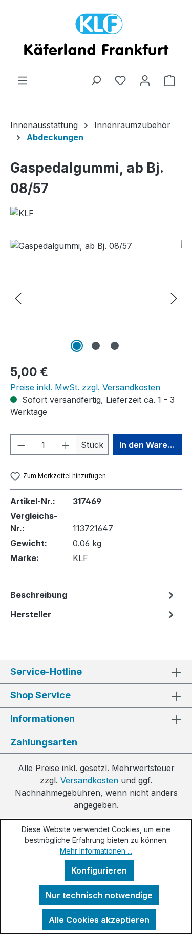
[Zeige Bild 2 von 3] (96, 346)
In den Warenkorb (150, 445)
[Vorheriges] (18, 297)
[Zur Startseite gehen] (96, 36)
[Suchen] (95, 80)
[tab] (93, 595)
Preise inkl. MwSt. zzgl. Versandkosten (85, 387)
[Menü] (22, 80)
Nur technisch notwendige (99, 895)
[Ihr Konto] (145, 80)
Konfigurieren (99, 870)
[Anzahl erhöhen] (66, 444)
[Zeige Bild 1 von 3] (77, 346)
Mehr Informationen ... (96, 850)
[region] (96, 297)
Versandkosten (89, 780)
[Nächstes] (174, 297)
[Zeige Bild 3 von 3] (115, 346)
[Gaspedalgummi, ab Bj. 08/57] (96, 297)
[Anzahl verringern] (21, 444)
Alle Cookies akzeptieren (99, 920)
